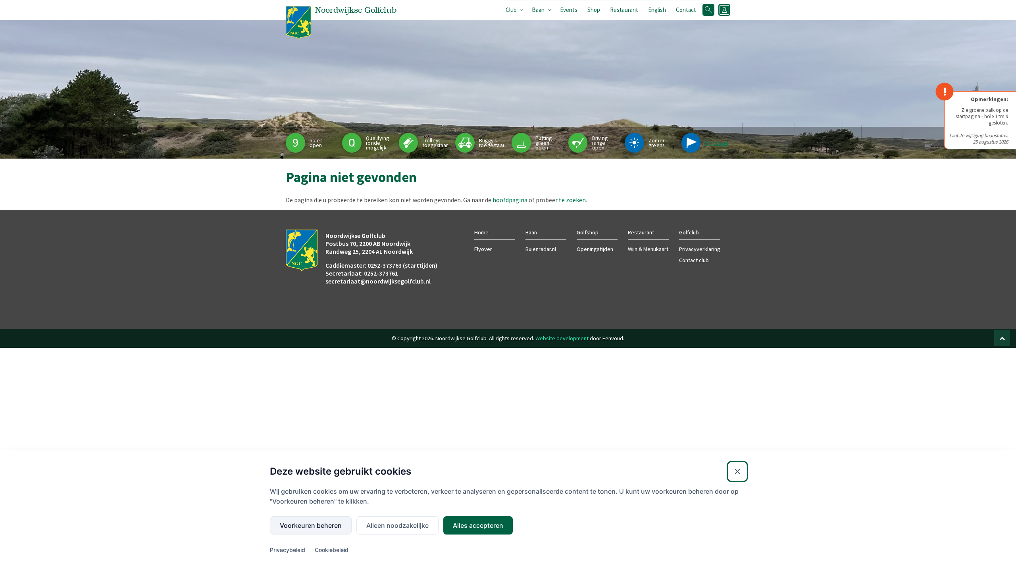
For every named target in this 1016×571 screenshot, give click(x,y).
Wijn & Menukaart (648, 249)
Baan (538, 9)
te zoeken (572, 200)
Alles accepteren (478, 525)
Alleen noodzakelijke (397, 525)
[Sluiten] (737, 471)
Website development (562, 338)
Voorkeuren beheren (311, 525)
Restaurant (624, 9)
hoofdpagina (510, 200)
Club (511, 9)
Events (568, 9)
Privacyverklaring (699, 249)
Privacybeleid (287, 549)
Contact (686, 9)
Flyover (483, 249)
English (657, 9)
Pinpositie (716, 143)
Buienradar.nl (540, 249)
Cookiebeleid (331, 549)
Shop (593, 9)
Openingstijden (595, 249)
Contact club (694, 260)
